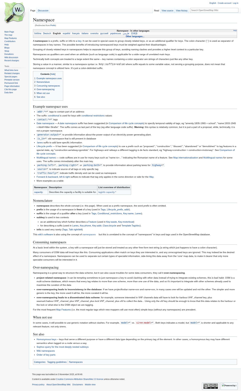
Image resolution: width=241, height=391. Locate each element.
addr (126, 209)
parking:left (45, 165)
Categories (39, 362)
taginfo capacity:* (107, 192)
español (66, 33)
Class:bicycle (109, 225)
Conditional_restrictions (110, 213)
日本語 (134, 33)
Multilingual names (46, 157)
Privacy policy (38, 384)
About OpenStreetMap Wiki (58, 384)
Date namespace (45, 123)
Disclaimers (77, 384)
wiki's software (45, 234)
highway (156, 165)
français (75, 33)
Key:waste (111, 221)
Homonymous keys (46, 339)
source (41, 169)
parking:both (91, 165)
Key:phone (85, 225)
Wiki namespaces (46, 350)
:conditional (53, 115)
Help (235, 30)
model (124, 322)
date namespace (68, 123)
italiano (85, 33)
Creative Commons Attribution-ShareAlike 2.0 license (79, 379)
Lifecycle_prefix (115, 209)
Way (151, 176)
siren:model (143, 322)
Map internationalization (185, 157)
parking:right (67, 165)
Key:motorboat (125, 221)
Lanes (138, 213)
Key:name (128, 213)
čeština (38, 33)
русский (104, 33)
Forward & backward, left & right (53, 176)
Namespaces (76, 362)
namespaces (89, 234)
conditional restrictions (93, 115)
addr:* (41, 111)
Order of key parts (46, 354)
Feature (92, 221)
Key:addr (96, 225)
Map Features (63, 309)
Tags (103, 209)
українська (115, 33)
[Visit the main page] (14, 13)
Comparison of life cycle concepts (126, 123)
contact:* (43, 119)
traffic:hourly (46, 173)
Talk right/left (75, 229)
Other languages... (135, 36)
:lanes (40, 142)
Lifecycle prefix (44, 146)
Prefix (52, 25)
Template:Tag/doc (130, 225)
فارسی (126, 33)
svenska (94, 33)
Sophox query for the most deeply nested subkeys (63, 347)
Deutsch (47, 33)
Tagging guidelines (57, 362)
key (79, 41)
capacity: (38, 192)
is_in (40, 138)
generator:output (47, 134)
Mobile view (90, 384)
